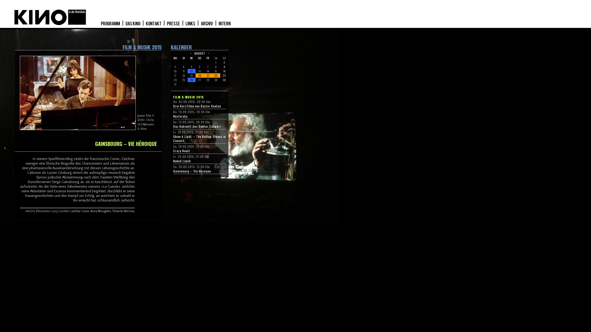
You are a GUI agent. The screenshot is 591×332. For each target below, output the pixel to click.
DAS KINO (133, 24)
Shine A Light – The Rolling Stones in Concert (199, 138)
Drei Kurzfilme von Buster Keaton (197, 106)
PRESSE (173, 24)
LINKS (191, 24)
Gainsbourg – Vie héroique (192, 171)
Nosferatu (180, 116)
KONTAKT (154, 24)
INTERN (225, 24)
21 (208, 75)
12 (191, 71)
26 (191, 80)
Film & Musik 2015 (188, 97)
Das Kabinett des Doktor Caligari (196, 126)
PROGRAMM (110, 24)
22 (215, 75)
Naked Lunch (182, 161)
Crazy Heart (181, 151)
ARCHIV (207, 24)
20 (199, 75)
